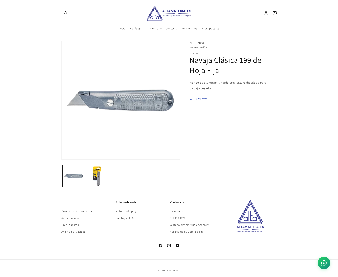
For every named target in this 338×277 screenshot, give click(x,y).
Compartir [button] (200, 98)
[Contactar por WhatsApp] (324, 263)
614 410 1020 (177, 218)
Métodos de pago (127, 211)
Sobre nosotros (71, 218)
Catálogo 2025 (125, 218)
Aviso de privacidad (73, 231)
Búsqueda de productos (76, 211)
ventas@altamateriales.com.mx (190, 224)
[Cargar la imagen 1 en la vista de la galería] (73, 176)
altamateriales (173, 270)
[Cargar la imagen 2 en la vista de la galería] (97, 176)
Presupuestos (70, 224)
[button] (65, 13)
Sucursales (176, 211)
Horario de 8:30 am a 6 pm (186, 231)
